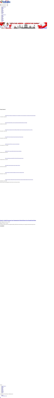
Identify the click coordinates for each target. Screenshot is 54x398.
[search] (7, 4)
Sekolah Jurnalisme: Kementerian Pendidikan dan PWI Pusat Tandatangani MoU (14, 172)
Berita (2, 11)
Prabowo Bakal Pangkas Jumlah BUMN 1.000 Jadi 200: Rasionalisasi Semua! (14, 158)
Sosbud (2, 10)
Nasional (2, 8)
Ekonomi (2, 20)
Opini (2, 9)
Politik (2, 7)
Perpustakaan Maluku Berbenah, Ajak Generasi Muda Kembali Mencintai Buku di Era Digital (16, 122)
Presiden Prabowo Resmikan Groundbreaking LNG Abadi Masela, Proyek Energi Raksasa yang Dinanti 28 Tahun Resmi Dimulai (20, 115)
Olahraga (2, 18)
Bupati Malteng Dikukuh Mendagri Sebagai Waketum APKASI (12, 165)
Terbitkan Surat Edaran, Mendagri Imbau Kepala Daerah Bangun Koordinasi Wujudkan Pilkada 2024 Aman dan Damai (19, 179)
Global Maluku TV (3, 14)
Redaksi (2, 395)
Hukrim (2, 16)
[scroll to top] (0, 397)
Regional (2, 12)
